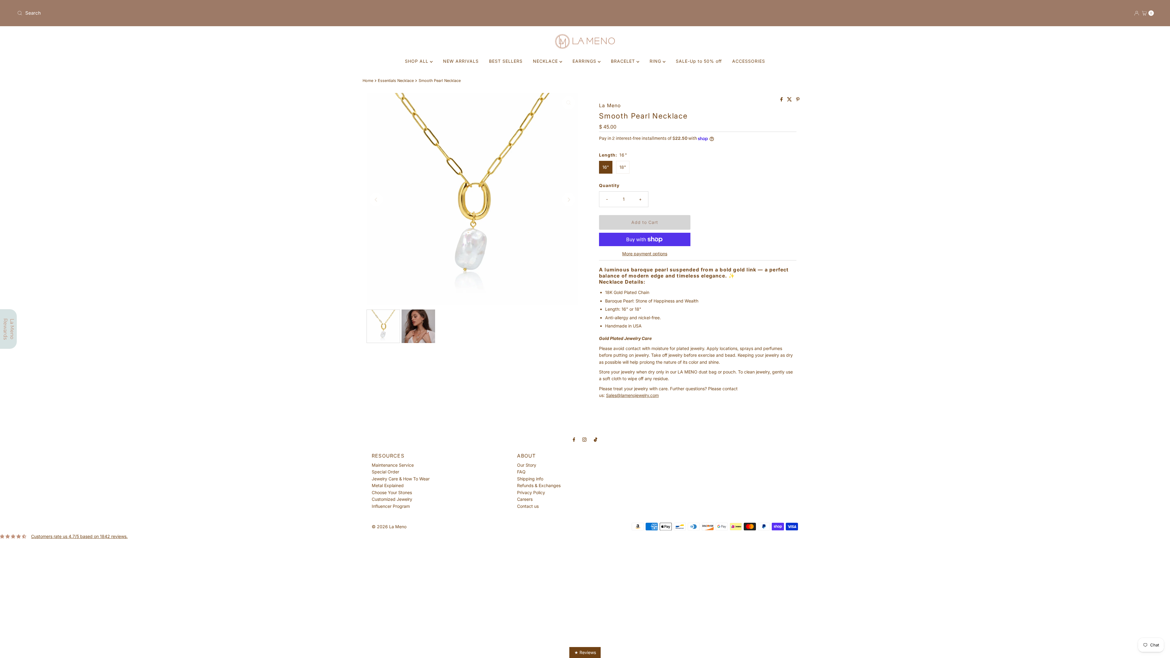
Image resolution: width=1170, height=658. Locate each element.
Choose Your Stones (392, 492)
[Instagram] (584, 439)
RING (656, 61)
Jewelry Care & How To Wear (401, 478)
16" (605, 167)
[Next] (568, 199)
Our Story (526, 465)
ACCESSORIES (748, 61)
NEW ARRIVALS (461, 61)
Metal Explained (388, 485)
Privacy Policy (531, 492)
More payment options (644, 253)
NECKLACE (546, 61)
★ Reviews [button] (585, 652)
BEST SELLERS (506, 61)
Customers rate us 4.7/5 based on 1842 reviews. (79, 536)
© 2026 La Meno (389, 526)
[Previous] (376, 199)
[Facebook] (574, 439)
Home (368, 80)
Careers (525, 499)
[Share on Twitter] (790, 100)
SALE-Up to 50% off (699, 61)
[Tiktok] (595, 439)
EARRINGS (585, 61)
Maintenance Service (393, 465)
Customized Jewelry (392, 499)
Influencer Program (391, 506)
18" (622, 167)
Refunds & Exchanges (539, 485)
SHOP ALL (417, 61)
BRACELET (623, 61)
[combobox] (299, 13)
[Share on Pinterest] (798, 100)
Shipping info (530, 478)
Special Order (385, 471)
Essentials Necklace (396, 80)
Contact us (528, 506)
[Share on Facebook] (782, 100)
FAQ (521, 471)
